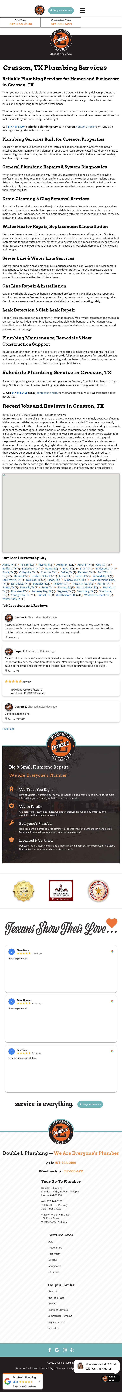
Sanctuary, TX (85, 591)
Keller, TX (81, 576)
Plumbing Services (58, 1309)
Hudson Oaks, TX (42, 576)
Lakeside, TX (33, 580)
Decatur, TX (85, 572)
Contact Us (53, 1328)
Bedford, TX (9, 568)
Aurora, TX (84, 564)
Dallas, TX (66, 572)
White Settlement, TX (96, 595)
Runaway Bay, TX (41, 591)
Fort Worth (54, 1253)
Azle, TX (100, 564)
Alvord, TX (45, 564)
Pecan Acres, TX (82, 583)
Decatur (52, 1259)
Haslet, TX (20, 576)
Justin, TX (64, 576)
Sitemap (60, 1368)
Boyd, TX (67, 568)
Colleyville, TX (27, 572)
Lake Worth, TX (11, 580)
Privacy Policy (46, 1368)
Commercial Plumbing (60, 1316)
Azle (50, 1241)
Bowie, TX (51, 568)
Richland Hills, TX (86, 587)
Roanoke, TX (18, 591)
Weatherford (55, 1247)
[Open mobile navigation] (82, 10)
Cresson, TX (48, 572)
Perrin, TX (103, 583)
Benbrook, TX (30, 568)
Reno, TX (47, 587)
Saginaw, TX (64, 591)
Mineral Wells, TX (74, 580)
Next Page (8, 728)
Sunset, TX (44, 595)
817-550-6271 (61, 24)
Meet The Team (56, 1297)
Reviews (52, 1303)
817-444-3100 (21, 24)
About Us (53, 1291)
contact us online (86, 126)
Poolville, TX (27, 587)
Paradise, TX (40, 583)
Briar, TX (85, 568)
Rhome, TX (64, 587)
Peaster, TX (60, 583)
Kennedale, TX (101, 576)
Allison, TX (27, 564)
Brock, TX (7, 572)
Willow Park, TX (11, 599)
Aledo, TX (7, 564)
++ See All (53, 1272)
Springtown (54, 1266)
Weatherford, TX (66, 595)
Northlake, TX (19, 583)
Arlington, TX (64, 564)
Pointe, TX (8, 587)
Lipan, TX (53, 580)
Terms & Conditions (26, 1368)
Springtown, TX (20, 595)
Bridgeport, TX (104, 568)
